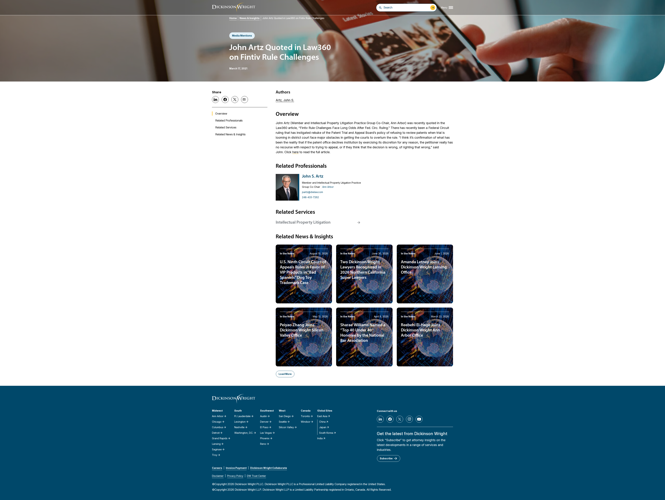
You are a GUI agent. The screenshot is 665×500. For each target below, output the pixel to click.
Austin (263, 416)
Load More (285, 373)
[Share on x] (234, 99)
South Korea (326, 432)
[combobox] (406, 7)
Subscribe (386, 458)
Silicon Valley (286, 427)
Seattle (283, 421)
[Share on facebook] (225, 99)
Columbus (217, 427)
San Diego (285, 416)
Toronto (305, 416)
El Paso (264, 427)
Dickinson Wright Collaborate (268, 467)
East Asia (322, 416)
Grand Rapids (219, 438)
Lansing (216, 443)
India (320, 438)
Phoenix (264, 438)
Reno (263, 443)
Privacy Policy (235, 475)
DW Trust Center (256, 475)
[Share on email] (244, 99)
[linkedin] (380, 419)
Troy (214, 454)
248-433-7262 (310, 197)
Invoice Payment (236, 467)
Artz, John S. (285, 100)
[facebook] (390, 419)
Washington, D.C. (243, 432)
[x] (399, 419)
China (322, 421)
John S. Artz (312, 176)
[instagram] (409, 419)
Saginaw (217, 449)
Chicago (216, 421)
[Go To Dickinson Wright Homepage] (233, 7)
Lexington (240, 421)
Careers (217, 467)
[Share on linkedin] (215, 99)
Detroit (216, 432)
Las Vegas (266, 432)
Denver (264, 421)
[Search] (380, 8)
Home (233, 18)
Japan (322, 427)
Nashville (239, 427)
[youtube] (419, 419)
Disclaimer (218, 475)
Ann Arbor (328, 186)
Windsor (305, 421)
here (295, 152)
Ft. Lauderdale (242, 416)
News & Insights (250, 18)
